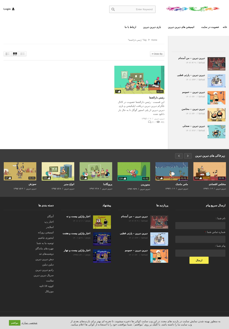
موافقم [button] (14, 322)
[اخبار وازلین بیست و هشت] (102, 239)
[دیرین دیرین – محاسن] (216, 114)
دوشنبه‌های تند (46, 253)
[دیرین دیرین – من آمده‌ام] (216, 64)
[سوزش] (20, 171)
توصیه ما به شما (45, 243)
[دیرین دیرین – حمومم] (216, 97)
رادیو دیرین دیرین (44, 269)
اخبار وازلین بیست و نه (78, 216)
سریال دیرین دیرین (44, 275)
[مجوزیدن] (134, 171)
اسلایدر (50, 227)
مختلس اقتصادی (217, 184)
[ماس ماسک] (171, 171)
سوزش (32, 184)
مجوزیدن (145, 184)
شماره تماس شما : (214, 232)
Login (7, 9)
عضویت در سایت (210, 27)
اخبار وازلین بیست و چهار (77, 250)
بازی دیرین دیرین (151, 27)
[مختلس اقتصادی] (209, 171)
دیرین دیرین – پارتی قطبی (191, 75)
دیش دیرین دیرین (44, 259)
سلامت (50, 280)
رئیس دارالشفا (156, 97)
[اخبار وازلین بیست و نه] (102, 222)
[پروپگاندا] (96, 171)
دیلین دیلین (48, 264)
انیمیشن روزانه (46, 232)
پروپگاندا (107, 184)
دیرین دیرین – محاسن (193, 109)
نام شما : (220, 218)
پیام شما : (220, 245)
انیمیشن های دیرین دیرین (180, 27)
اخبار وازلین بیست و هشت (76, 233)
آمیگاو (50, 216)
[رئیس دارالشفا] (139, 80)
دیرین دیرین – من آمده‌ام (191, 58)
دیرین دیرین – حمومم (193, 92)
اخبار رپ (49, 221)
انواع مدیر (69, 184)
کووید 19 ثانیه (46, 286)
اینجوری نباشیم (46, 237)
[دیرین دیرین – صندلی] (216, 131)
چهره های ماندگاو (45, 248)
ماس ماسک (182, 184)
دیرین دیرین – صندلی (193, 125)
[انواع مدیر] (58, 171)
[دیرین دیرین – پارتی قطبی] (216, 81)
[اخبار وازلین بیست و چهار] (102, 256)
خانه (225, 27)
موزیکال (49, 291)
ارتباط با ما (130, 27)
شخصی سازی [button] (29, 322)
